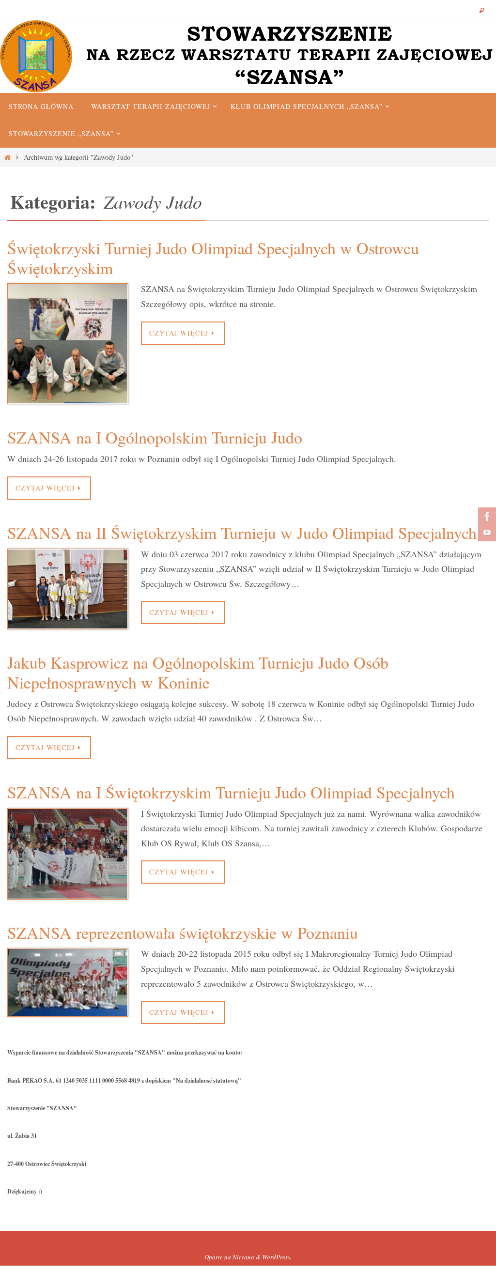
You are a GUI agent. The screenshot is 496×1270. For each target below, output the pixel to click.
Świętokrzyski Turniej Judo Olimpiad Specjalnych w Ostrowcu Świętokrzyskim (213, 258)
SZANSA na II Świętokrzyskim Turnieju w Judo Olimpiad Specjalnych (242, 532)
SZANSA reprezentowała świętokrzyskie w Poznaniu (182, 932)
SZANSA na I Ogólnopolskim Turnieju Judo (154, 437)
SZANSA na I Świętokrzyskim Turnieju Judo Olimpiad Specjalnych (231, 792)
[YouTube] (486, 532)
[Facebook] (486, 516)
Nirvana (243, 1257)
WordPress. (277, 1257)
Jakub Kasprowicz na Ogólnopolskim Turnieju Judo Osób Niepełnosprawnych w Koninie (197, 672)
